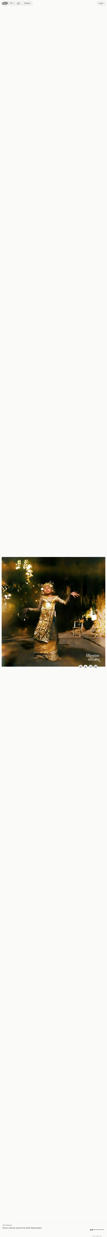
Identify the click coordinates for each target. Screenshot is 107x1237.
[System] (19, 3)
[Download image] (85, 667)
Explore (27, 3)
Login (101, 3)
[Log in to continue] (90, 667)
